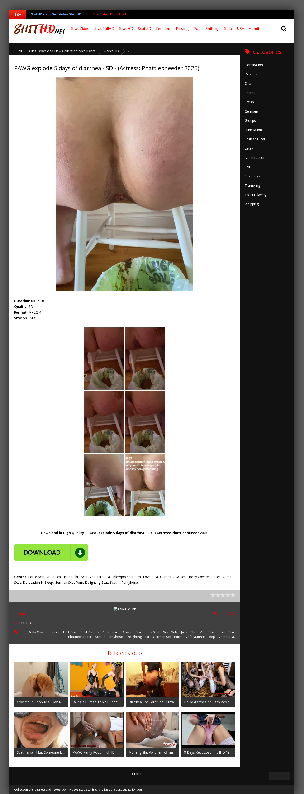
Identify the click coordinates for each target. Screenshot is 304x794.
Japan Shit (188, 632)
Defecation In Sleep (200, 636)
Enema (250, 92)
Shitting (212, 28)
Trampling (252, 185)
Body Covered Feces (44, 632)
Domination (254, 65)
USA (240, 28)
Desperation (254, 74)
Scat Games (90, 632)
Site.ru (39, 28)
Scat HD (126, 28)
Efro (248, 83)
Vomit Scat (226, 636)
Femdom (163, 28)
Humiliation (253, 129)
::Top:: (136, 773)
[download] (51, 552)
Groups (250, 120)
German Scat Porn (167, 636)
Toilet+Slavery (255, 194)
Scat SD (144, 28)
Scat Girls (170, 632)
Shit (247, 167)
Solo (228, 28)
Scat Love (110, 632)
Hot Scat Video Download (106, 14)
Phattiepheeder (79, 636)
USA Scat (70, 632)
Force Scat (227, 632)
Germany (252, 111)
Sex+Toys (252, 176)
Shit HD (25, 623)
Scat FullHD (104, 28)
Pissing (182, 28)
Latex (249, 148)
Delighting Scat (137, 636)
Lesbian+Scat (255, 139)
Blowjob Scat (132, 632)
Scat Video (80, 28)
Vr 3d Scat (207, 632)
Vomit (254, 28)
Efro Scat (153, 632)
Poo (197, 28)
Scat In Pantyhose (109, 636)
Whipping (252, 204)
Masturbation (255, 157)
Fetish (249, 102)
